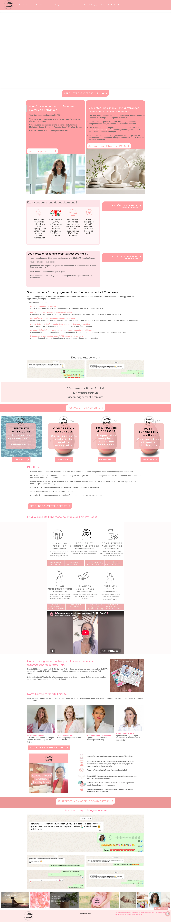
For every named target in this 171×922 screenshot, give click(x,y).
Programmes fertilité (80, 5)
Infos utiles (116, 5)
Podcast (106, 5)
